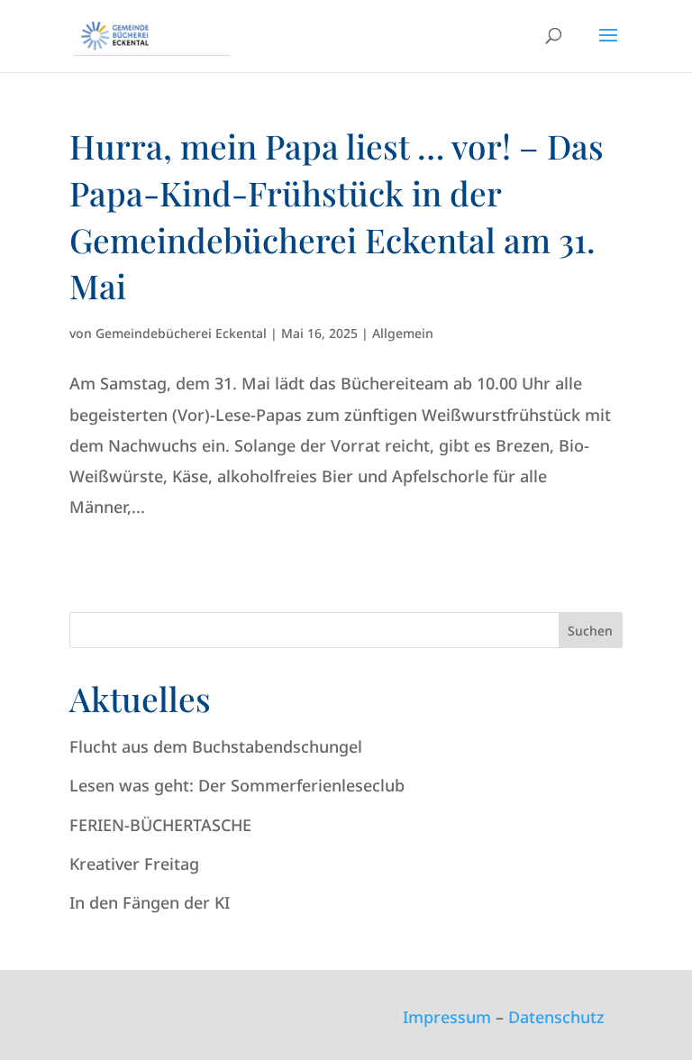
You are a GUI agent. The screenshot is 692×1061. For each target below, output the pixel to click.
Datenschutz (556, 1017)
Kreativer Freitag (134, 863)
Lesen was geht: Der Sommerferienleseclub (237, 785)
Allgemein (402, 333)
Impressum (447, 1017)
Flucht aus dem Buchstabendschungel (215, 746)
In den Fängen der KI (149, 902)
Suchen (590, 630)
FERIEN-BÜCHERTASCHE (160, 825)
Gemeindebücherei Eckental (181, 333)
